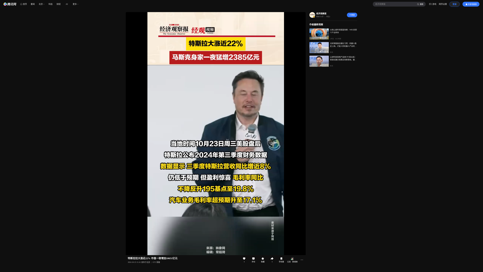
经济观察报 (321, 13)
